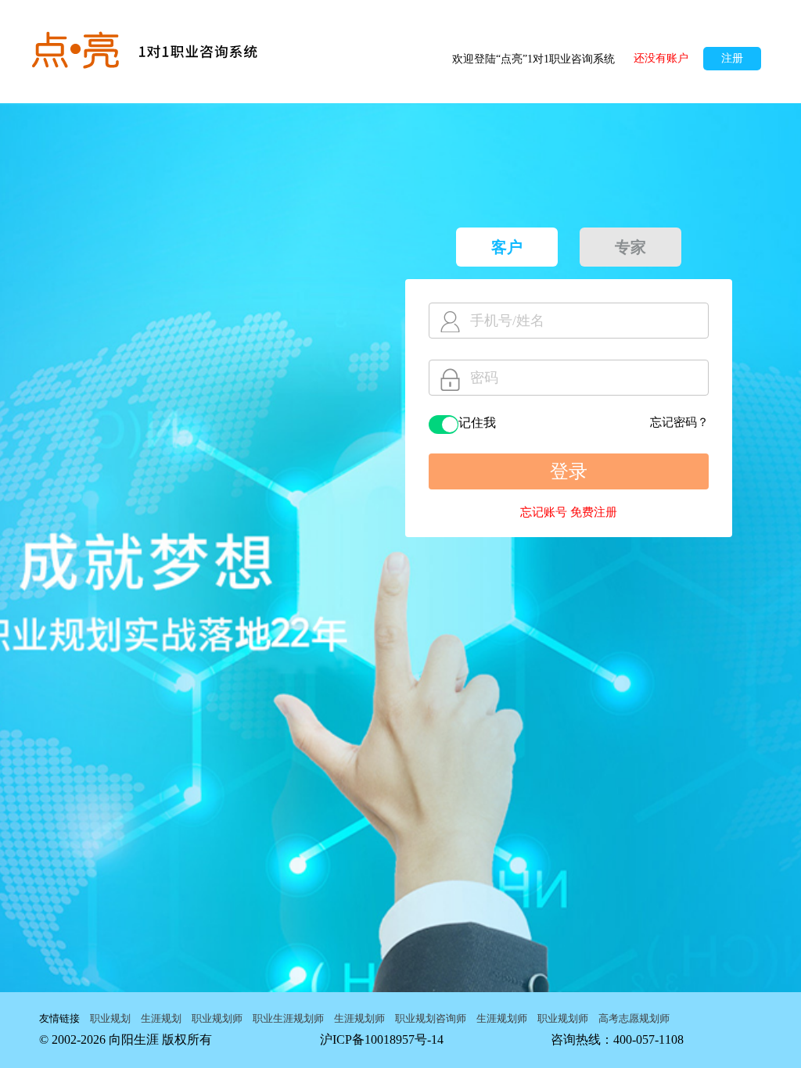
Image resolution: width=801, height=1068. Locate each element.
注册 (732, 58)
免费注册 (593, 512)
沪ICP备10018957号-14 (382, 1039)
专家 (630, 247)
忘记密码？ (679, 422)
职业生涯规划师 (288, 1018)
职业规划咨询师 (430, 1018)
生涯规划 (161, 1018)
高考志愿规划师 (634, 1018)
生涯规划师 (359, 1018)
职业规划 (110, 1018)
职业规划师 (217, 1018)
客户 (507, 247)
